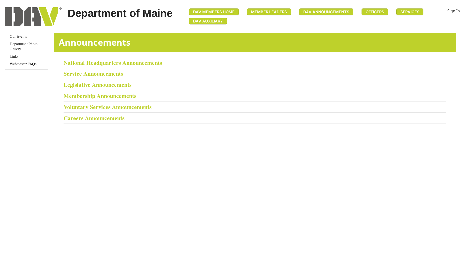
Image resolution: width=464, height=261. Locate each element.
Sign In (453, 11)
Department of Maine (120, 13)
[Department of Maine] (33, 16)
